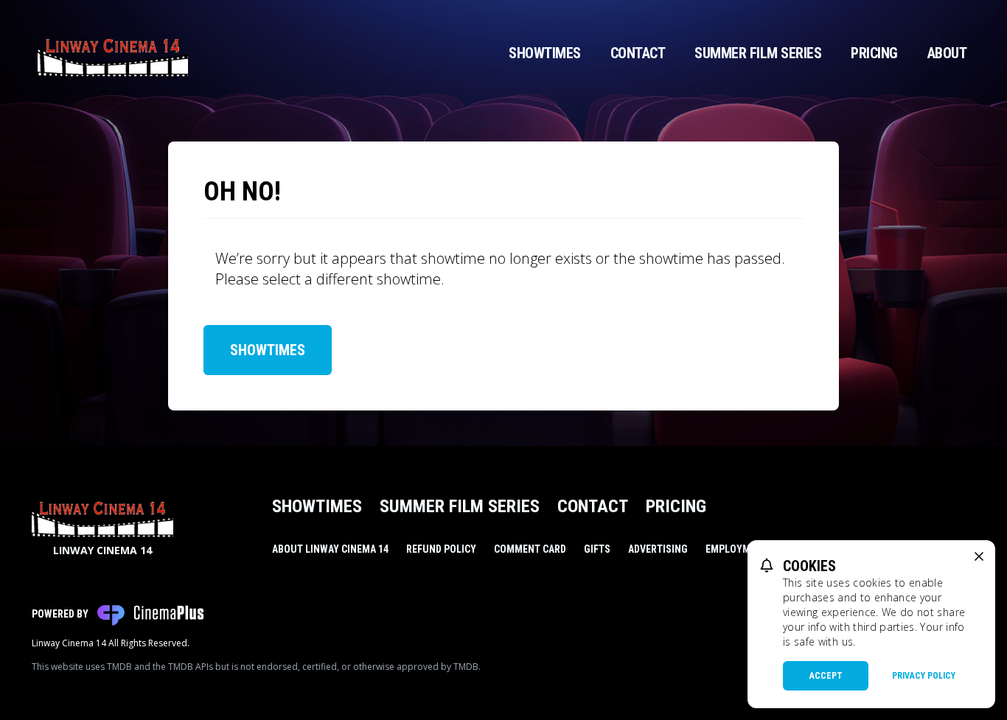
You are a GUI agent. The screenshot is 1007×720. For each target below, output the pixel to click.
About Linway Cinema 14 (330, 549)
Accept (826, 676)
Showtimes (545, 53)
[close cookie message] (979, 556)
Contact (638, 53)
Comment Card (530, 549)
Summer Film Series (757, 53)
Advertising (658, 549)
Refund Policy (441, 549)
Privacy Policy (923, 676)
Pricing (874, 53)
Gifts (597, 549)
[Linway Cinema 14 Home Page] (113, 53)
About (947, 53)
